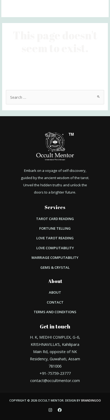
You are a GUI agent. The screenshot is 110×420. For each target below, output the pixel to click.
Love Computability (55, 247)
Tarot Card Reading (55, 218)
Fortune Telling (55, 228)
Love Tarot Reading (55, 238)
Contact (55, 302)
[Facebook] (60, 410)
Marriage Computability (55, 257)
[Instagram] (50, 410)
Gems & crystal (55, 267)
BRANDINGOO (91, 400)
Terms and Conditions (55, 311)
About (55, 292)
